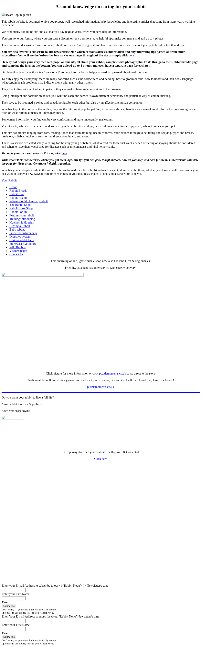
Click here (100, 458)
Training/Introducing (22, 219)
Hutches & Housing (21, 222)
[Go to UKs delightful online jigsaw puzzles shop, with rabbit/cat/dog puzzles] (43, 275)
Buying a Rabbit (19, 226)
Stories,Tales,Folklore (22, 243)
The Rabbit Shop (20, 204)
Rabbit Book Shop (21, 208)
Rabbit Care (16, 194)
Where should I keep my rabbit (28, 201)
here (131, 55)
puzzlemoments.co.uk (112, 373)
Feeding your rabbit (21, 215)
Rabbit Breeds (18, 190)
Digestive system (19, 236)
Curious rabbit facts (21, 240)
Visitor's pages (18, 250)
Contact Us (16, 254)
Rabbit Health (18, 197)
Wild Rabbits (17, 247)
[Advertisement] (100, 491)
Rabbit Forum (18, 212)
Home (13, 187)
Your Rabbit (9, 180)
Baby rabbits (17, 229)
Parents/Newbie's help (23, 233)
